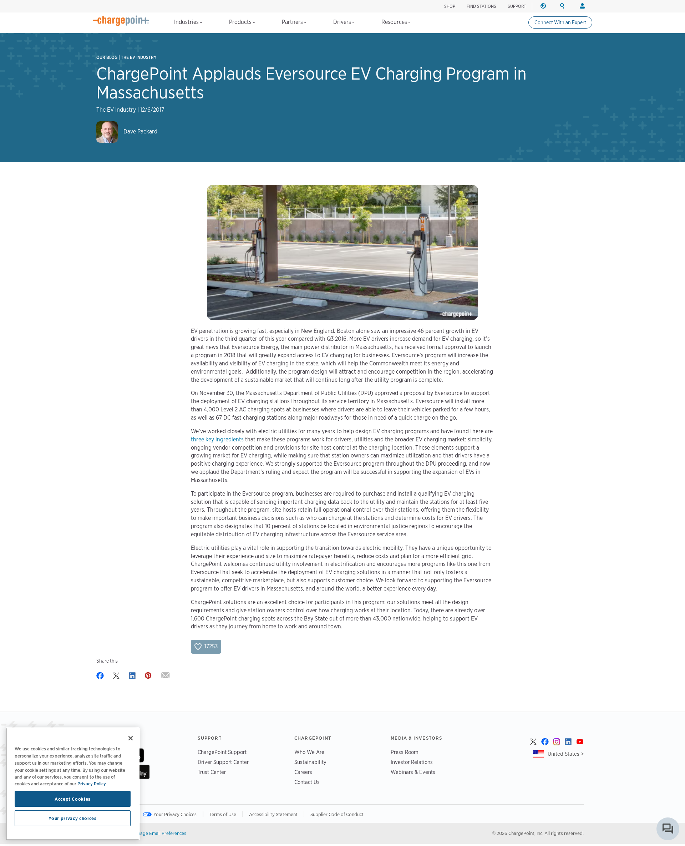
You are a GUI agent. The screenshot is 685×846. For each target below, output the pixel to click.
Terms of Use (222, 814)
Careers (303, 772)
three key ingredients (217, 439)
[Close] (130, 738)
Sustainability (310, 762)
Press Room (404, 752)
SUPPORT (517, 6)
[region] (72, 784)
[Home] (121, 20)
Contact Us (307, 782)
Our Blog (106, 57)
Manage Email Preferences (159, 833)
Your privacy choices (72, 818)
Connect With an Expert (560, 22)
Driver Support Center (223, 762)
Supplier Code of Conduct (337, 814)
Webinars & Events (413, 772)
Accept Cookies (73, 799)
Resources (395, 22)
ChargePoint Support (222, 752)
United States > (566, 753)
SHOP (449, 6)
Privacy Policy (91, 783)
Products (241, 22)
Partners (293, 22)
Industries (187, 22)
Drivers (342, 22)
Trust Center (212, 772)
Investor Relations (412, 762)
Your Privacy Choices (175, 814)
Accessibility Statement (273, 814)
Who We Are (309, 752)
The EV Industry (139, 57)
